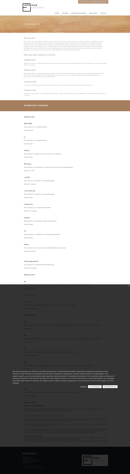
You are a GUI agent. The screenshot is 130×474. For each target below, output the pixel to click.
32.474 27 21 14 (85, 2)
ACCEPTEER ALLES (110, 387)
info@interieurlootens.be (98, 2)
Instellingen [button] (83, 386)
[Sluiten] (129, 286)
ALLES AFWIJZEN (94, 387)
